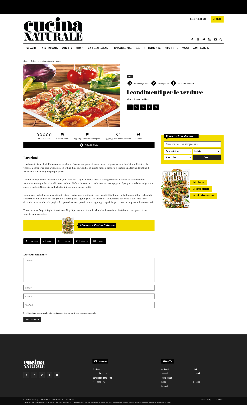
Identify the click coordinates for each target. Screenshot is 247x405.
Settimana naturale (152, 47)
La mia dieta (67, 47)
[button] (221, 39)
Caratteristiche (172, 151)
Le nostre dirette (201, 47)
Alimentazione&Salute (98, 47)
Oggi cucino (30, 47)
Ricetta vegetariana (141, 83)
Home (25, 60)
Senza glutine (163, 83)
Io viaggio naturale (123, 47)
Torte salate (166, 378)
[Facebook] (192, 39)
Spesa (78, 47)
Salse (163, 382)
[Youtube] (215, 39)
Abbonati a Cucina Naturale (97, 225)
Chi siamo (96, 369)
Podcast (185, 47)
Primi (195, 369)
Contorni (196, 373)
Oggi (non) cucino (50, 47)
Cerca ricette (171, 47)
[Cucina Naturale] (53, 42)
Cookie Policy (219, 399)
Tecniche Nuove (98, 382)
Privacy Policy (206, 399)
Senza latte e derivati (186, 83)
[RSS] (209, 39)
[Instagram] (198, 39)
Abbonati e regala (99, 373)
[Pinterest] (203, 39)
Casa (138, 47)
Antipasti (165, 369)
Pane (195, 378)
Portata (197, 151)
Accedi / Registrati (198, 19)
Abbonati (217, 19)
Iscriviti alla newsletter (102, 378)
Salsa (33, 60)
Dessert (164, 386)
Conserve (196, 382)
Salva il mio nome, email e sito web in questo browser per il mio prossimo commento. (61, 312)
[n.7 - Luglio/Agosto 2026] (68, 225)
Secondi (164, 373)
